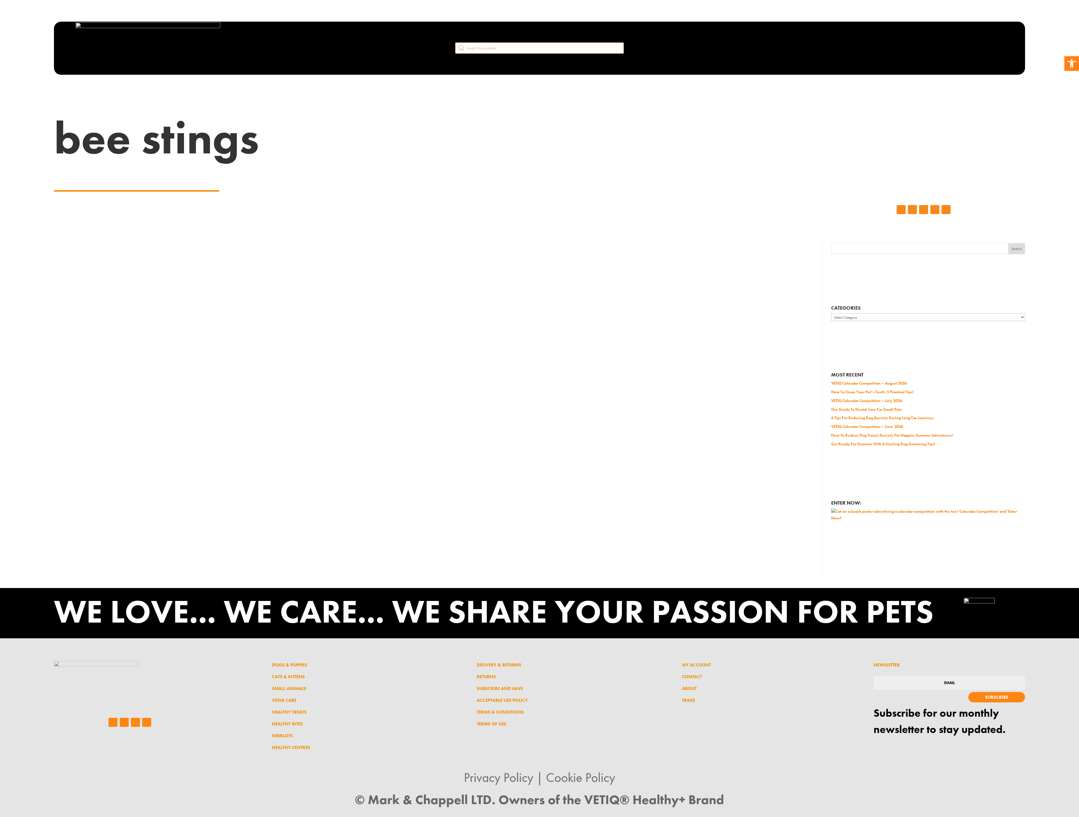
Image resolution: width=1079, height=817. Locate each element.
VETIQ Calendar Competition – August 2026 (869, 383)
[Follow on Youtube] (946, 209)
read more (95, 357)
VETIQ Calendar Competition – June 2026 (867, 426)
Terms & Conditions (500, 712)
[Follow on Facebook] (901, 209)
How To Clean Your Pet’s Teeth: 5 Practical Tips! (872, 391)
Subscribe (996, 697)
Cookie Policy (580, 777)
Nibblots (282, 736)
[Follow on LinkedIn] (923, 209)
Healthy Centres (291, 747)
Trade (688, 700)
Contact (692, 677)
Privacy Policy (498, 777)
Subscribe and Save (500, 688)
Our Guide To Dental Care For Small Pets (866, 409)
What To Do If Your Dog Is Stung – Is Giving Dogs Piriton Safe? (385, 274)
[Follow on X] (934, 209)
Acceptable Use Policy (502, 700)
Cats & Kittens (288, 677)
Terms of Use (491, 724)
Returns (486, 677)
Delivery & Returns (499, 665)
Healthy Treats (289, 712)
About (689, 688)
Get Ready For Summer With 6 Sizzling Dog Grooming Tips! (883, 443)
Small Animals (289, 688)
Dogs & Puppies (289, 665)
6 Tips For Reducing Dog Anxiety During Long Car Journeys (882, 417)
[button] (1071, 63)
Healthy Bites (287, 724)
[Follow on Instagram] (912, 209)
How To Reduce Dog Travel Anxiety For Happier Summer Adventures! (892, 435)
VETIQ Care (284, 700)
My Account (696, 665)
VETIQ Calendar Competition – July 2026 (866, 400)
